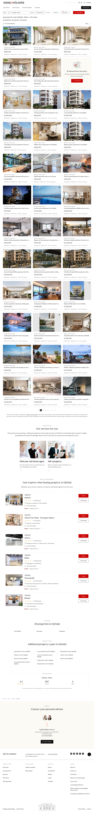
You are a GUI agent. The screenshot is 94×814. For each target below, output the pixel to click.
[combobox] (19, 12)
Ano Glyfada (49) (7, 20)
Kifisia (26, 558)
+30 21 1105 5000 (52, 754)
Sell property (16, 7)
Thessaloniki (29, 578)
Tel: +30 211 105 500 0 (47, 735)
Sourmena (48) (15, 20)
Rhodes (27, 598)
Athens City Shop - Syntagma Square (39, 518)
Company (37, 7)
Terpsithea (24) (23, 20)
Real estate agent (27, 7)
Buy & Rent (7, 7)
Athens (27, 538)
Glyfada (27, 497)
